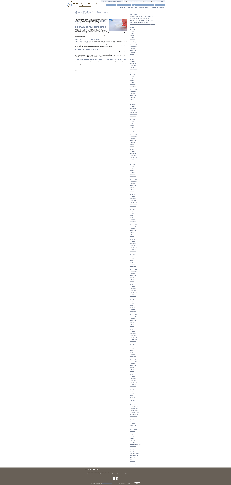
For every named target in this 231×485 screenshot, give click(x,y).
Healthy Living (133, 434)
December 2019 (133, 179)
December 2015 (133, 269)
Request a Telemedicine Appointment (143, 5)
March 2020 (132, 174)
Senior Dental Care (134, 455)
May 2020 (132, 170)
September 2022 (133, 117)
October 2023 (133, 93)
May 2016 (132, 260)
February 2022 (133, 131)
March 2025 (132, 61)
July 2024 (132, 76)
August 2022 (132, 119)
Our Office (134, 7)
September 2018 (133, 207)
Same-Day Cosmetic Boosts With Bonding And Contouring (142, 20)
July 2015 (132, 279)
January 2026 (133, 42)
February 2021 (133, 153)
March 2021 (132, 151)
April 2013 (132, 329)
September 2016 (133, 252)
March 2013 (132, 331)
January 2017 (133, 245)
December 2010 (133, 382)
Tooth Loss (132, 461)
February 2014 (133, 311)
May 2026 (132, 35)
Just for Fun (132, 436)
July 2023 (132, 99)
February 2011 (133, 378)
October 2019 (133, 183)
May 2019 (132, 192)
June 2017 (132, 236)
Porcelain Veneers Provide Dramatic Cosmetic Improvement (142, 24)
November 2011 (133, 361)
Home (121, 7)
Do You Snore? (111, 5)
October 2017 (133, 228)
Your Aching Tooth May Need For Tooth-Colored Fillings (141, 16)
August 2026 (132, 29)
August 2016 (132, 254)
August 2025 (132, 52)
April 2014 (132, 307)
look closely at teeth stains (84, 29)
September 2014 (133, 297)
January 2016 (133, 267)
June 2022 (132, 123)
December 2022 (133, 112)
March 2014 (132, 309)
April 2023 (132, 104)
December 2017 (133, 224)
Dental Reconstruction (134, 419)
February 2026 (133, 40)
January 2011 (133, 380)
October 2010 (133, 386)
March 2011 (132, 376)
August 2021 (132, 142)
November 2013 (133, 316)
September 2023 (133, 95)
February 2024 (133, 86)
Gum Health (132, 431)
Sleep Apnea (132, 457)
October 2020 (133, 161)
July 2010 (132, 391)
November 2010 (133, 384)
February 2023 (133, 108)
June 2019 (132, 191)
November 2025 (133, 46)
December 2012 (133, 337)
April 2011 (132, 374)
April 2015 (132, 284)
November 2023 (133, 91)
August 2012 (132, 344)
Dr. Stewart (132, 423)
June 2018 (132, 213)
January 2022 (133, 132)
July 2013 (132, 324)
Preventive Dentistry (134, 451)
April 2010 (132, 397)
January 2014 (133, 312)
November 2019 (133, 181)
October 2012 (133, 341)
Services (141, 7)
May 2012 (132, 350)
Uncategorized (133, 462)
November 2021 (133, 136)
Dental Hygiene (133, 416)
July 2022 (132, 121)
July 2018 (132, 211)
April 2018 (132, 217)
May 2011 (132, 372)
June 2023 (132, 101)
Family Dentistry (133, 425)
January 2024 (133, 87)
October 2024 (133, 71)
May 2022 (132, 125)
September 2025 (133, 50)
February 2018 (133, 221)
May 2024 (132, 80)
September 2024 (133, 72)
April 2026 (132, 37)
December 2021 (133, 134)
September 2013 (133, 320)
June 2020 (132, 168)
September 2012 (133, 342)
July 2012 (132, 346)
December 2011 (133, 359)
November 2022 (133, 114)
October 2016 (133, 251)
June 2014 (132, 303)
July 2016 (132, 256)
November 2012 (133, 339)
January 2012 (133, 357)
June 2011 (132, 371)
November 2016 (133, 249)
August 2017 (132, 232)
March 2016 (132, 264)
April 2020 (132, 172)
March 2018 (132, 219)
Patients (147, 7)
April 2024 (132, 82)
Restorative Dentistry (134, 453)
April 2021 (132, 149)
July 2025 (132, 54)
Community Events (134, 408)
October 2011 (133, 363)
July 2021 (132, 144)
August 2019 (132, 187)
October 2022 (133, 116)
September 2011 (133, 365)
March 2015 (132, 286)
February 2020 (133, 176)
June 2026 (132, 33)
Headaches (132, 432)
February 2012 (133, 356)
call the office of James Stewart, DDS (113, 62)
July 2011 (132, 369)
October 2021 (133, 138)
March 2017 (132, 241)
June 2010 (132, 393)
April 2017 (132, 239)
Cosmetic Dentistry (84, 70)
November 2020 (133, 159)
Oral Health (132, 442)
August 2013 (132, 322)
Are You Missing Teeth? (124, 5)
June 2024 (132, 78)
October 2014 (133, 296)
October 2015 (133, 273)
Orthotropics (133, 447)
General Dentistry (133, 429)
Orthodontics (133, 446)
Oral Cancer (132, 440)
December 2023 (133, 89)
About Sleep (132, 402)
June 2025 (132, 56)
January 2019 (133, 200)
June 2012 (132, 348)
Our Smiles (155, 7)
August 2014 (132, 299)
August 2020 (132, 164)
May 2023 (132, 102)
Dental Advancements (134, 412)
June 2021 (132, 146)
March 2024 (132, 84)
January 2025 (133, 65)
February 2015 (133, 288)
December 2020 (133, 157)
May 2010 (132, 395)
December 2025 (133, 44)
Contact (161, 7)
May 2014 (132, 305)
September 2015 (133, 275)
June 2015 (132, 281)
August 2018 (132, 209)
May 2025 (132, 57)
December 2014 (133, 292)
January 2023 (133, 110)
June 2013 (132, 326)
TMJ (131, 459)
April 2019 (132, 194)
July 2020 (132, 166)
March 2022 (132, 129)
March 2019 (132, 196)
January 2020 (133, 177)
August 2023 (132, 97)
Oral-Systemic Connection (135, 444)
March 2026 (132, 39)
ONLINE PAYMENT (160, 5)
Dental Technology (134, 421)
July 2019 (132, 189)
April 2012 (132, 352)
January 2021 (133, 155)
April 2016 (132, 262)
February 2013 (133, 333)
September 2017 (133, 230)
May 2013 (132, 327)
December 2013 (133, 314)
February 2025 (133, 63)
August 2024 (132, 74)
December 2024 (133, 67)
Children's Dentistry (134, 406)
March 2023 (132, 106)
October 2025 (133, 48)
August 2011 (132, 367)
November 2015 (133, 271)
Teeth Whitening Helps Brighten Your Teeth (139, 22)
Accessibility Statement (107, 483)
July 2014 (132, 301)
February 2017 (133, 243)
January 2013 (133, 335)
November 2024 (133, 69)
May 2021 (132, 147)
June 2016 (132, 258)
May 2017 (132, 237)
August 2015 (132, 277)
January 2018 (133, 222)
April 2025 (132, 59)
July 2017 (132, 234)
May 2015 (132, 282)
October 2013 (133, 318)
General (131, 427)
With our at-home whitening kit (81, 41)
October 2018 (133, 206)
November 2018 (133, 204)
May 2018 (132, 215)
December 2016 (133, 247)
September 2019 (133, 185)
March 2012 (132, 354)
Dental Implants (133, 417)
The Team (127, 7)
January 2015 (133, 290)
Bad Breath (132, 404)
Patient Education (133, 449)
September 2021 (133, 140)
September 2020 (133, 162)
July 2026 (132, 31)
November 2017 (133, 226)
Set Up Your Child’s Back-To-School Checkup (139, 18)
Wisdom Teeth (133, 464)
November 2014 (133, 294)
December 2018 (133, 202)
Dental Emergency (134, 414)
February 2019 (133, 198)
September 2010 (133, 387)
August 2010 (132, 389)
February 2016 (133, 266)
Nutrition (132, 438)
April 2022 (132, 127)
